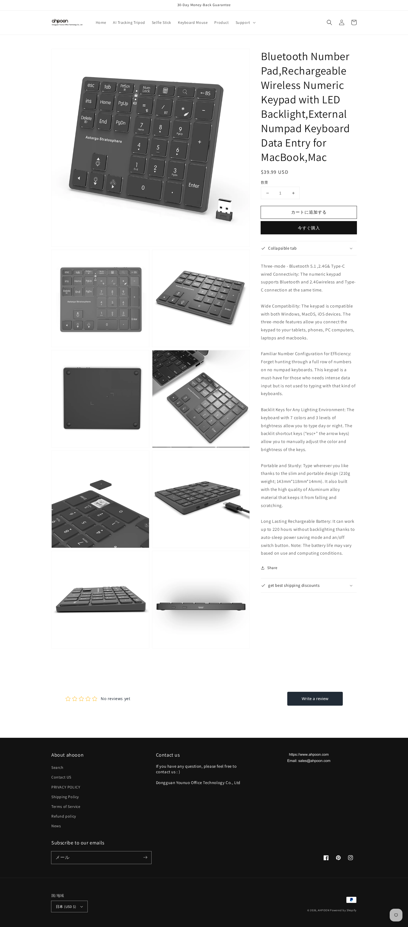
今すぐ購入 (309, 228)
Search (57, 767)
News (56, 825)
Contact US (61, 777)
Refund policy (63, 816)
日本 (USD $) (66, 906)
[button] (245, 22)
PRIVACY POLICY (65, 787)
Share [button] (272, 567)
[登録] (145, 857)
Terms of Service (65, 806)
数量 (264, 182)
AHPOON (323, 910)
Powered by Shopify (343, 910)
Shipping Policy (65, 796)
